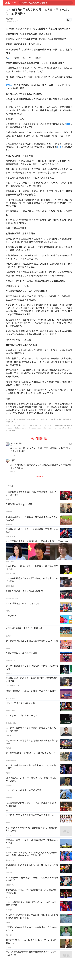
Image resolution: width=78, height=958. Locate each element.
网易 (7, 2)
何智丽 (9, 85)
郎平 (59, 147)
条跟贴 (38, 476)
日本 (10, 57)
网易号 (14, 3)
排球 (68, 124)
